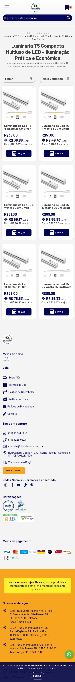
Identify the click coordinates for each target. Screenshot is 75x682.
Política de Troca (18, 399)
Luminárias (41, 33)
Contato (12, 413)
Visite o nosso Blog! (19, 462)
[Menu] (7, 7)
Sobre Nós (15, 377)
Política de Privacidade (20, 406)
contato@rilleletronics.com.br (25, 446)
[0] (67, 8)
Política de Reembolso (22, 392)
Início (28, 33)
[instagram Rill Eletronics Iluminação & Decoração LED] (6, 485)
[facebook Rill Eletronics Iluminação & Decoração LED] (12, 485)
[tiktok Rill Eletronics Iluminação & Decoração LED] (25, 485)
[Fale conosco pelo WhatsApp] (69, 654)
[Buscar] (68, 17)
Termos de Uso (17, 384)
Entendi (37, 676)
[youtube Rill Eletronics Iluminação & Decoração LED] (19, 485)
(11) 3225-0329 (17, 439)
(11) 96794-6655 (17, 433)
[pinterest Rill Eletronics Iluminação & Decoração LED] (32, 485)
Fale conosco (13, 470)
